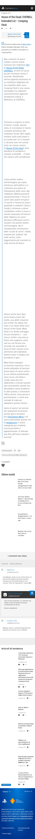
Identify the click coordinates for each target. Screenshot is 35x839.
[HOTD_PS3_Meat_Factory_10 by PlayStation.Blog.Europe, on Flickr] (18, 260)
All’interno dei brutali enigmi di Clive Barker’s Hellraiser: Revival (26, 726)
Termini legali (6, 833)
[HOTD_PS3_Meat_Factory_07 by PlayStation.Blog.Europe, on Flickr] (18, 293)
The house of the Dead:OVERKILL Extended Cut (14, 455)
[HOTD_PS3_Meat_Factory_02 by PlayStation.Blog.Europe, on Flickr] (18, 276)
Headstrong (11, 422)
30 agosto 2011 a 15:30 (13, 572)
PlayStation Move (15, 416)
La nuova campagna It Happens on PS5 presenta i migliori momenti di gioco (25, 693)
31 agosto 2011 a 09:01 (14, 596)
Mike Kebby (27, 44)
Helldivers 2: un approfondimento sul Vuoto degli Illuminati (24, 742)
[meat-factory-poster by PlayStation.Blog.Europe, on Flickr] (18, 117)
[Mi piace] (24, 664)
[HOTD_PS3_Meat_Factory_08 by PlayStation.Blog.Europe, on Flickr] (18, 174)
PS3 (27, 64)
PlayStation (11, 8)
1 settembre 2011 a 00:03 (13, 623)
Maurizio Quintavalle (14, 34)
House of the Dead (14, 148)
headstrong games (7, 450)
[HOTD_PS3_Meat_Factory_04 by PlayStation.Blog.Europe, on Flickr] (18, 309)
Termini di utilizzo (8, 828)
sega (19, 450)
